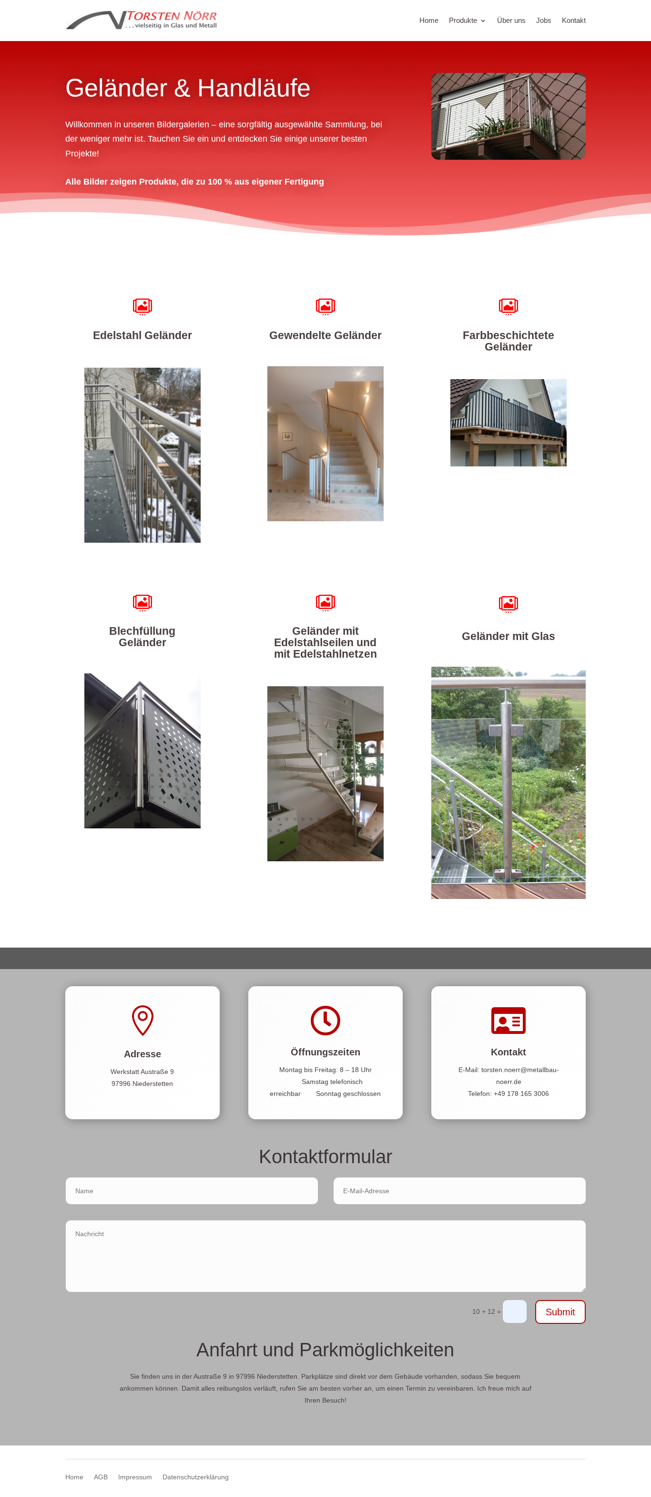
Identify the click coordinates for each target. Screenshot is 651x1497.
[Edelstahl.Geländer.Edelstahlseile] (325, 859)
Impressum (135, 1477)
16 (95, 512)
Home (428, 20)
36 (144, 798)
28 (192, 512)
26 (176, 512)
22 (144, 512)
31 (512, 447)
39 (168, 798)
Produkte (463, 20)
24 (160, 512)
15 (87, 512)
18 (111, 512)
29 (138, 523)
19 (120, 512)
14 (192, 500)
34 (128, 798)
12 (176, 500)
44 (138, 809)
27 (184, 512)
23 (152, 512)
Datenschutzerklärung (196, 1477)
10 (160, 500)
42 (192, 798)
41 (184, 798)
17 (103, 512)
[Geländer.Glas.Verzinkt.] (508, 896)
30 (146, 523)
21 (136, 512)
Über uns (511, 20)
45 (146, 809)
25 (168, 512)
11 (168, 500)
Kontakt (574, 20)
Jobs (543, 20)
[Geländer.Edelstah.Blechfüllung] (142, 826)
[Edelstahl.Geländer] (142, 540)
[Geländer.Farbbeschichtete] (508, 464)
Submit (560, 1312)
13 (184, 500)
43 (130, 809)
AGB (101, 1477)
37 (152, 798)
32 (520, 447)
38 (160, 798)
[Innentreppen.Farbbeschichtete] (325, 519)
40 (176, 798)
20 (128, 512)
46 (154, 809)
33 (120, 798)
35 (136, 798)
